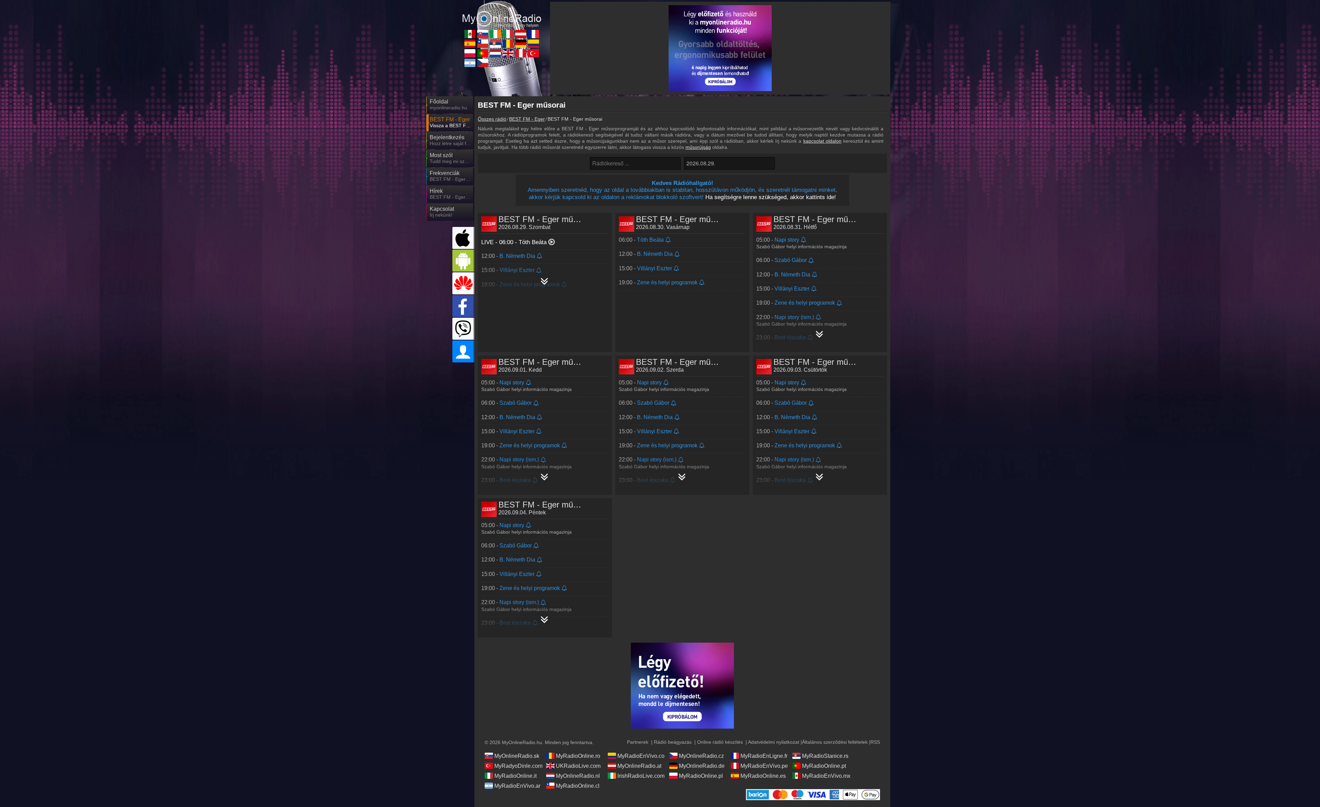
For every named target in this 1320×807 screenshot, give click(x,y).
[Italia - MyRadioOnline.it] (508, 34)
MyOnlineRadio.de (702, 766)
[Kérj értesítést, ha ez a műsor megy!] (540, 256)
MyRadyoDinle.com (518, 766)
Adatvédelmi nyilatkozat (773, 742)
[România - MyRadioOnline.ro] (508, 44)
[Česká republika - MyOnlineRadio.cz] (482, 63)
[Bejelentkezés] (463, 351)
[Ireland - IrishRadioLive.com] (495, 34)
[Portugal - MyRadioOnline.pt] (482, 53)
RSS (875, 742)
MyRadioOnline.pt (824, 766)
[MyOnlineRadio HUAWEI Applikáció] (463, 283)
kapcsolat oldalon (822, 141)
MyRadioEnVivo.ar (517, 786)
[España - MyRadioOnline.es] (469, 44)
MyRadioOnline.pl (701, 776)
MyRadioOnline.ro (578, 756)
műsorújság (698, 147)
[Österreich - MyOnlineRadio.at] (520, 34)
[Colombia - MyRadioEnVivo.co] (533, 44)
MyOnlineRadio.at (639, 766)
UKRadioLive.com (578, 766)
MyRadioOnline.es (763, 776)
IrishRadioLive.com (640, 776)
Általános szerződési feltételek (835, 742)
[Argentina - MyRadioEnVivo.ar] (469, 63)
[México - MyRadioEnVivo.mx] (469, 34)
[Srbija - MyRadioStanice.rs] (495, 44)
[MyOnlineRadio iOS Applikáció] (463, 238)
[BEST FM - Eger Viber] (463, 329)
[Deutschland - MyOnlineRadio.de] (520, 44)
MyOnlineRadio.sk (516, 756)
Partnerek (637, 742)
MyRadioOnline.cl (578, 786)
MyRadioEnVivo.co (640, 756)
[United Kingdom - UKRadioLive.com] (508, 53)
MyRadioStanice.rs (825, 756)
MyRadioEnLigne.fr (764, 756)
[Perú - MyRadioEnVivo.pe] (520, 53)
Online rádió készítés (720, 742)
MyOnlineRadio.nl (578, 776)
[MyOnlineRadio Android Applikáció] (463, 261)
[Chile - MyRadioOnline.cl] (482, 44)
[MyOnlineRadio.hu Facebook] (463, 306)
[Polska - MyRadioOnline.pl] (469, 53)
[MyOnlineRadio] (501, 13)
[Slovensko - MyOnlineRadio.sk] (482, 34)
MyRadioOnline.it (515, 776)
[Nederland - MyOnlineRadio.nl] (495, 53)
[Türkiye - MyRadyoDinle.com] (533, 53)
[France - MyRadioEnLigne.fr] (533, 34)
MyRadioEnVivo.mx (826, 776)
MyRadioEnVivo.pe (764, 766)
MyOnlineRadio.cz (701, 756)
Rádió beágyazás (673, 742)
